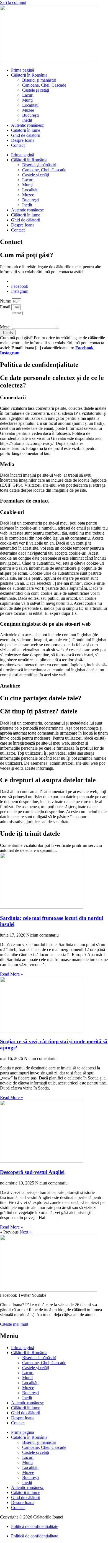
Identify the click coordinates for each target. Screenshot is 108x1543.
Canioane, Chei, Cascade (44, 85)
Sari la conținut (13, 2)
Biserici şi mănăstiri (39, 80)
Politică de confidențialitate (34, 1526)
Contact (18, 145)
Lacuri (28, 95)
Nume (6, 301)
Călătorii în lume (25, 130)
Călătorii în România (29, 75)
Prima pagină (22, 70)
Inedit (27, 120)
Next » (26, 1232)
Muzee (28, 110)
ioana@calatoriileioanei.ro (34, 281)
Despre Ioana (22, 140)
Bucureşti (30, 115)
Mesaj (6, 327)
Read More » (11, 974)
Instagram (9, 352)
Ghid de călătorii (25, 135)
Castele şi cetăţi (35, 90)
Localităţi (30, 105)
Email (5, 306)
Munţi (27, 100)
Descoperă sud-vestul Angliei (32, 1172)
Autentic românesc (27, 125)
